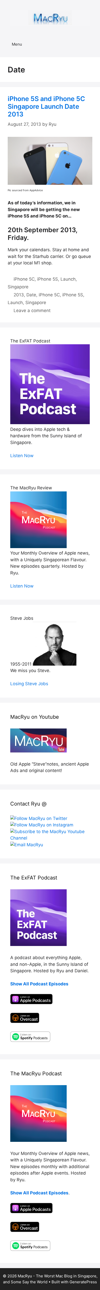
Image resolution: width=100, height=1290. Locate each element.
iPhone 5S (47, 279)
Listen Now (22, 455)
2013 (19, 294)
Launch (68, 279)
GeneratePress (83, 1281)
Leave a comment (32, 310)
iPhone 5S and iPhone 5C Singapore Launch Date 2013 (46, 106)
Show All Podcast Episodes (39, 983)
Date (31, 294)
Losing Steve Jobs (29, 683)
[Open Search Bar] (92, 44)
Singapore (18, 286)
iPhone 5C (24, 279)
